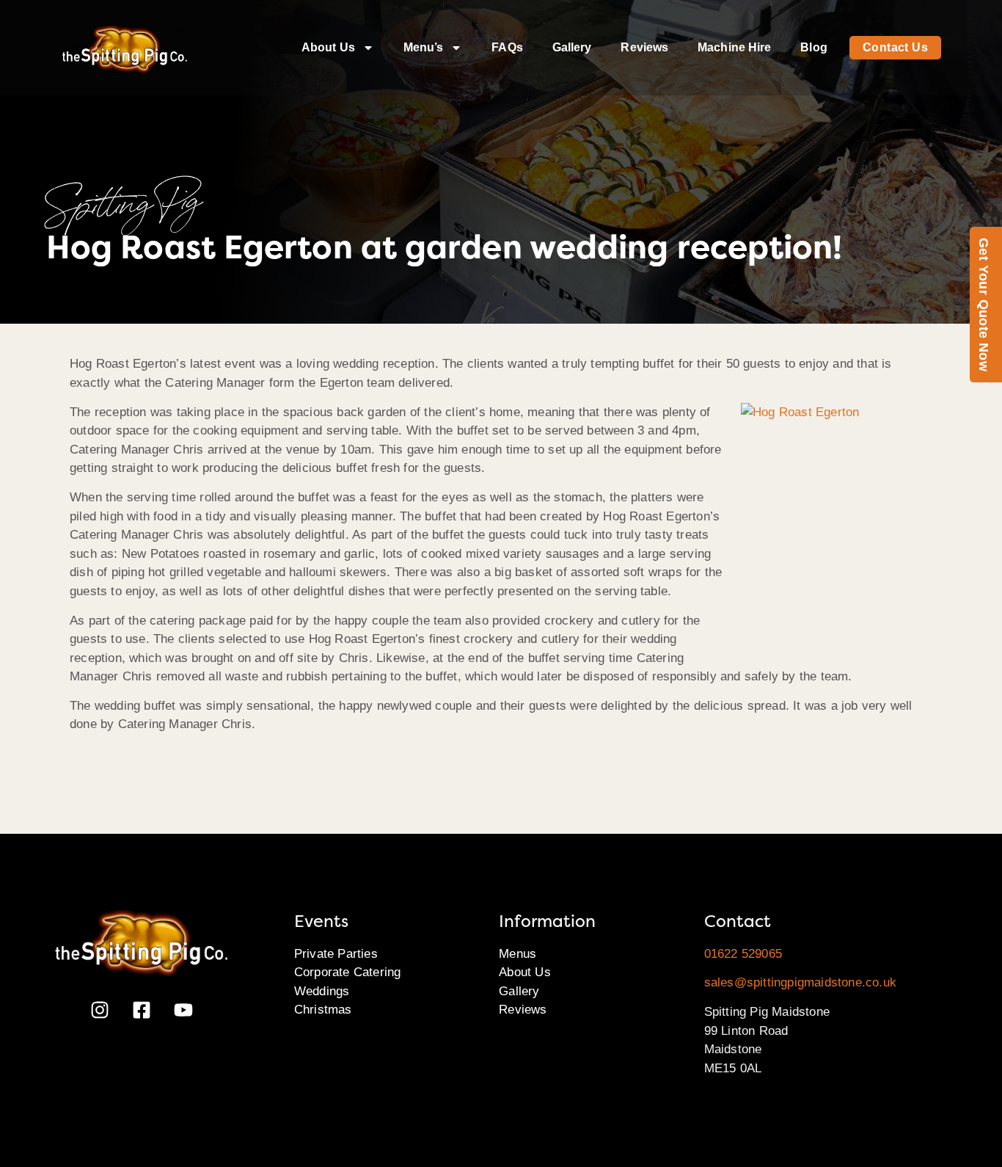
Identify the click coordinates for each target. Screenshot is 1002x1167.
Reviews (644, 47)
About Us (328, 47)
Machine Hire (734, 47)
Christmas (323, 1010)
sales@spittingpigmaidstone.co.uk (800, 982)
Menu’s (423, 47)
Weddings (322, 991)
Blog (813, 47)
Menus (517, 954)
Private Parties (336, 954)
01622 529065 (743, 954)
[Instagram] (100, 1010)
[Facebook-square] (141, 1010)
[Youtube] (183, 1010)
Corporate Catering (347, 972)
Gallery (572, 47)
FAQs (506, 47)
